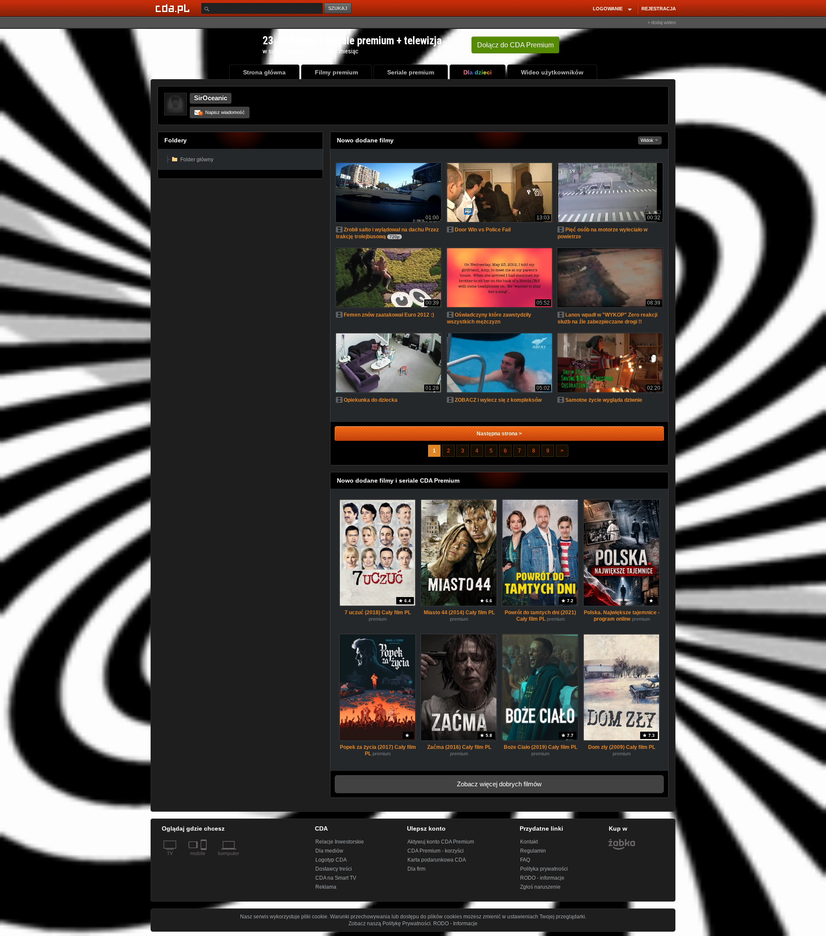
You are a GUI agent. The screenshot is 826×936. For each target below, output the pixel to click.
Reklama (325, 887)
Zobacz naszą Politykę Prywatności (389, 924)
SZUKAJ (337, 8)
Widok (648, 140)
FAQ (525, 860)
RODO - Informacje (455, 924)
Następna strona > (499, 434)
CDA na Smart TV (335, 878)
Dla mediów (329, 851)
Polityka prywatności (544, 869)
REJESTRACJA (658, 8)
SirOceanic (210, 98)
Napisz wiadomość (222, 112)
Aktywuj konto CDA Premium (440, 842)
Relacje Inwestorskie (339, 842)
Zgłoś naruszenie (540, 887)
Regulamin (533, 851)
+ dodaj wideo (661, 22)
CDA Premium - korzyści (435, 851)
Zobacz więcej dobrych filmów (499, 784)
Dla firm (416, 869)
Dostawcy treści (333, 869)
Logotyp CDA (331, 860)
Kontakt (529, 842)
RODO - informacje (542, 878)
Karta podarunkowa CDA (436, 860)
